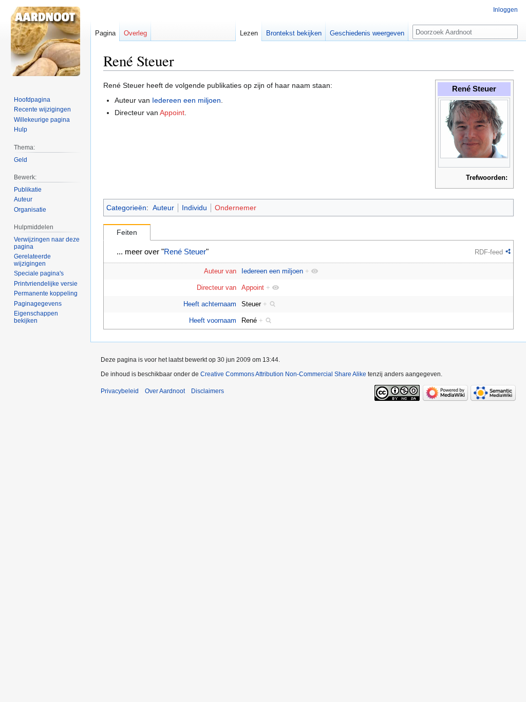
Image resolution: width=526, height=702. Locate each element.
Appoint (172, 112)
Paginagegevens (38, 303)
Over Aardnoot (165, 391)
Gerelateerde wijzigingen (32, 260)
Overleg (135, 33)
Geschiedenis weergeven (367, 33)
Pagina (105, 33)
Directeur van (216, 287)
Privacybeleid (120, 391)
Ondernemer (235, 208)
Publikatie (28, 189)
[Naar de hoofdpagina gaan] (45, 41)
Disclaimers (207, 391)
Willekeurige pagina (42, 119)
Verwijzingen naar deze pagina (47, 243)
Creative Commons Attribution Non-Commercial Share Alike (283, 374)
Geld (20, 159)
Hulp (20, 129)
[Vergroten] (502, 162)
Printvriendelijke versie (46, 283)
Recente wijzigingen (42, 109)
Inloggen (505, 9)
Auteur (163, 208)
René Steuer (185, 252)
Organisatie (30, 209)
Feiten (127, 232)
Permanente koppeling (46, 293)
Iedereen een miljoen (186, 100)
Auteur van (220, 271)
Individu (194, 208)
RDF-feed (489, 252)
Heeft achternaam (209, 304)
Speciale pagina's (39, 273)
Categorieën (126, 208)
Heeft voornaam (212, 320)
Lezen (249, 33)
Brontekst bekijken (294, 33)
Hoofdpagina (32, 99)
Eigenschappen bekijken (36, 317)
